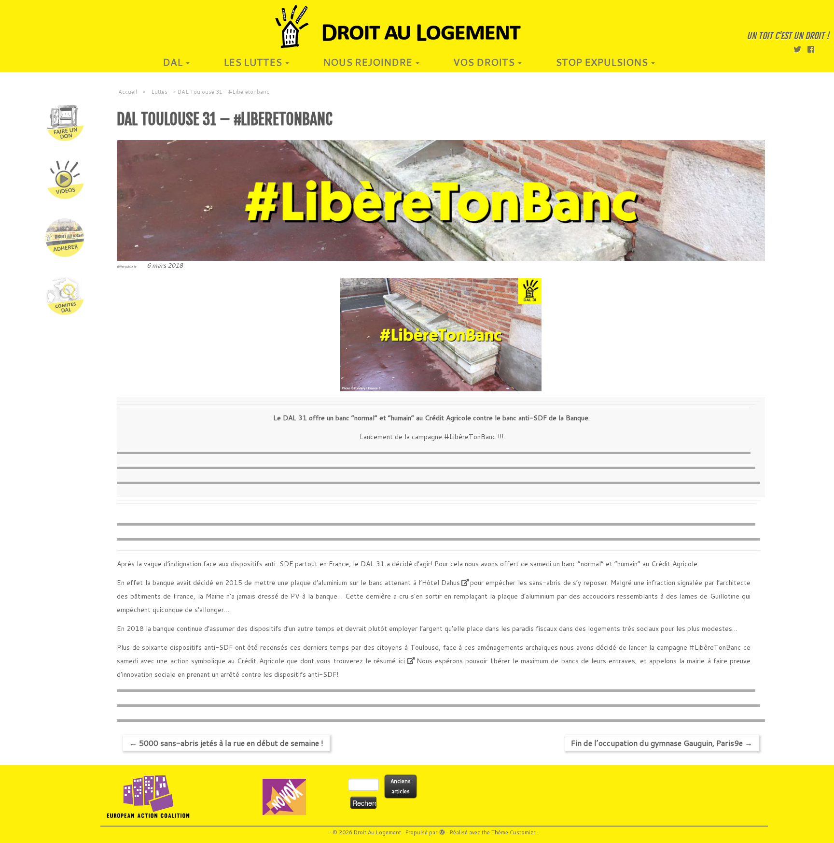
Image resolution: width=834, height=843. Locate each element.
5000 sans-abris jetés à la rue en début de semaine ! (226, 742)
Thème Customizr (513, 832)
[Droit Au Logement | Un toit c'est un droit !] (417, 26)
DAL (174, 62)
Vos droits (485, 62)
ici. (401, 661)
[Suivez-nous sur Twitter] (800, 49)
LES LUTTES (253, 62)
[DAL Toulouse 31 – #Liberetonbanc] (441, 200)
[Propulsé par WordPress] (442, 830)
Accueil (127, 92)
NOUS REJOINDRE (369, 62)
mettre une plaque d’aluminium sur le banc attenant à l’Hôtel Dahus (357, 582)
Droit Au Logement (377, 832)
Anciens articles (400, 786)
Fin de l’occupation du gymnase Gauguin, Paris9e (661, 742)
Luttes (159, 92)
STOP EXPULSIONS (603, 62)
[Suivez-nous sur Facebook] (813, 49)
